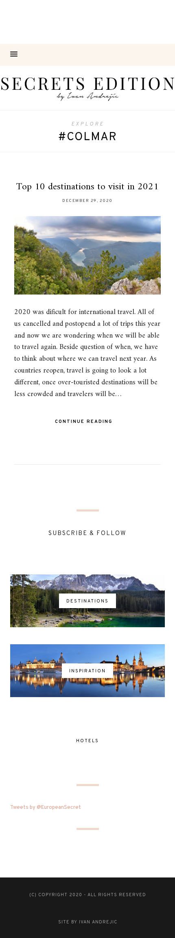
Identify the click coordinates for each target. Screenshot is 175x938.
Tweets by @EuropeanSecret (45, 807)
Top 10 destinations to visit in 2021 (87, 186)
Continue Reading (84, 422)
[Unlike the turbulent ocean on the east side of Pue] (22, 22)
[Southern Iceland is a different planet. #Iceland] (66, 22)
